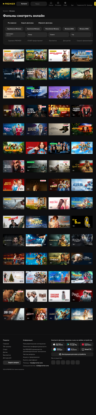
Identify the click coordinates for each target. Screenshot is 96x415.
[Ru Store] (72, 349)
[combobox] (15, 34)
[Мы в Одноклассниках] (63, 362)
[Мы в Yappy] (78, 362)
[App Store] (58, 344)
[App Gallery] (86, 344)
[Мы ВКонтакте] (58, 362)
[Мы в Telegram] (53, 362)
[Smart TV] (86, 349)
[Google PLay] (72, 344)
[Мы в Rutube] (73, 362)
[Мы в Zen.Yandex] (68, 362)
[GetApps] (58, 349)
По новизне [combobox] (12, 23)
